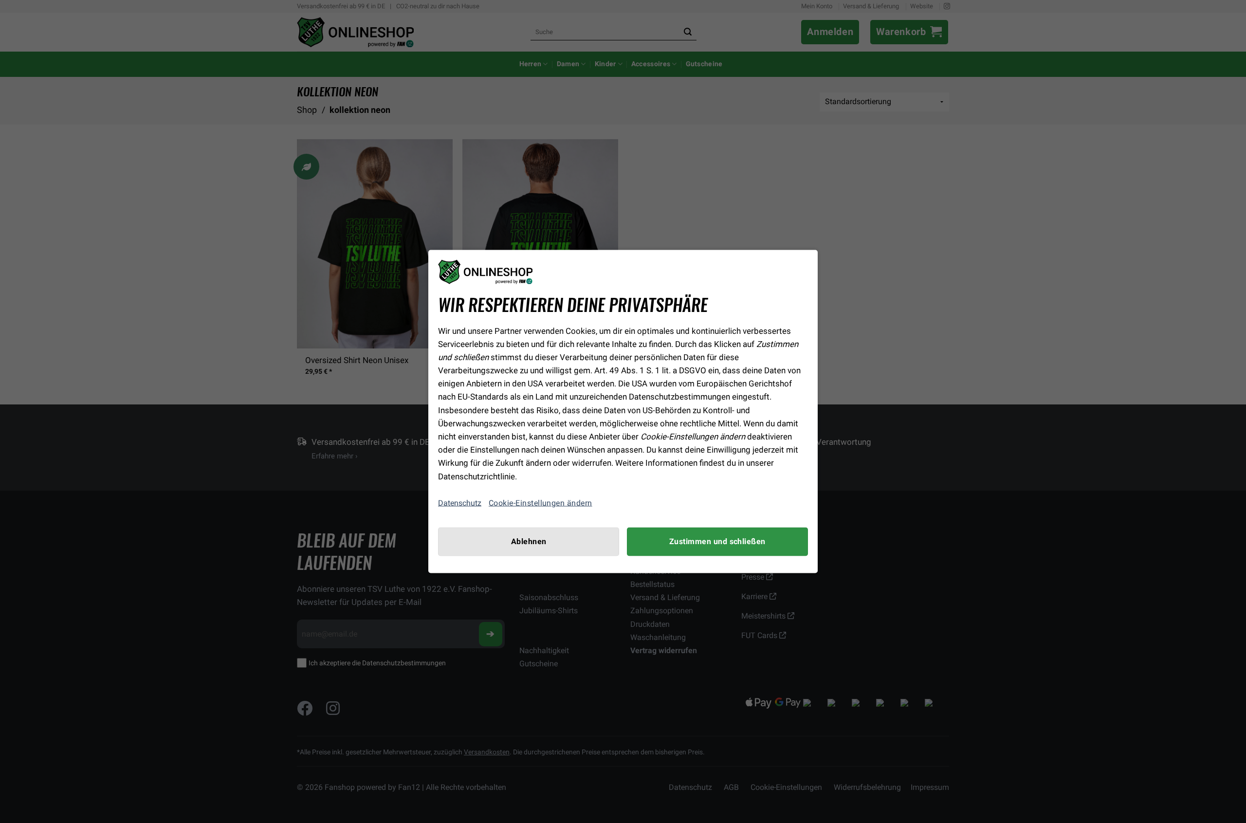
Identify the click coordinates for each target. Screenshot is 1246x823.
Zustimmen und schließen (717, 541)
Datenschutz (459, 503)
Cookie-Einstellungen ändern (540, 502)
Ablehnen (529, 541)
